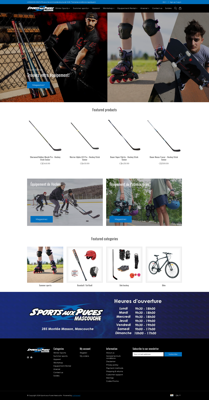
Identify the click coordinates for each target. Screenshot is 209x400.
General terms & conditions (113, 357)
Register (83, 353)
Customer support (114, 375)
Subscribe (173, 354)
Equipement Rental (62, 366)
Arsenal (56, 369)
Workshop (58, 363)
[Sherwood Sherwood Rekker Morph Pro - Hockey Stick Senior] (45, 136)
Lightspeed (76, 395)
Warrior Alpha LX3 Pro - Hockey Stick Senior (85, 158)
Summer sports (45, 285)
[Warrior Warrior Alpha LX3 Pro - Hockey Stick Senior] (85, 136)
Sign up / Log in (175, 2)
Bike (164, 285)
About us (110, 353)
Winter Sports (59, 353)
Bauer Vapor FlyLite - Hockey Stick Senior (124, 158)
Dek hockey (124, 285)
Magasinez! (38, 85)
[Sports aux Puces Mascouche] (40, 8)
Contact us (157, 8)
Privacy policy (112, 365)
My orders (84, 356)
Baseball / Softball (84, 285)
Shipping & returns (114, 371)
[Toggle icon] (175, 8)
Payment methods (114, 368)
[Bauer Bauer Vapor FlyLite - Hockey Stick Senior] (124, 136)
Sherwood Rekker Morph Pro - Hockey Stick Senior (45, 158)
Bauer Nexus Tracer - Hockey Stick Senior (164, 158)
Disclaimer (111, 361)
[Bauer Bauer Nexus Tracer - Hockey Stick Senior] (164, 136)
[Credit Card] (171, 395)
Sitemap (110, 378)
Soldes (168, 8)
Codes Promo (112, 381)
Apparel (96, 8)
